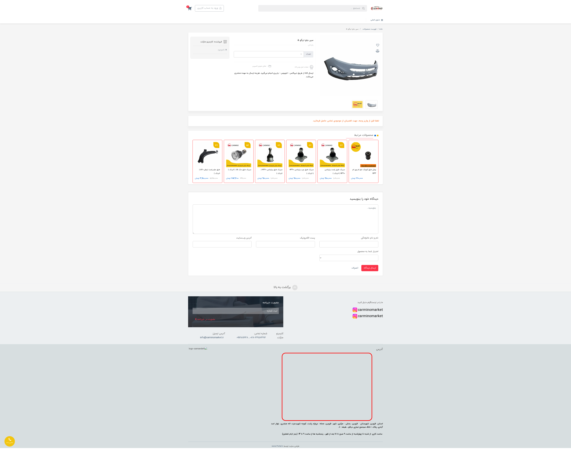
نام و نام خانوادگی (369, 238)
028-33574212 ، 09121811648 (251, 337)
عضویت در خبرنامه (206, 319)
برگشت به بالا (282, 287)
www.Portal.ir (277, 446)
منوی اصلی (375, 20)
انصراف (355, 268)
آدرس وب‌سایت (244, 238)
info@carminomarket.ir (212, 337)
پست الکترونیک (307, 238)
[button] (191, 8)
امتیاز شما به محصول (367, 251)
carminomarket (370, 310)
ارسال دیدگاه (370, 268)
